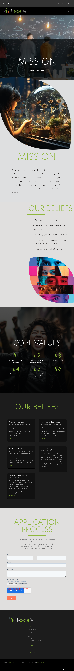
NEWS (32, 645)
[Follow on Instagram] (9, 3)
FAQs (31, 649)
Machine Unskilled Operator (50, 422)
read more (12, 438)
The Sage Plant (13, 662)
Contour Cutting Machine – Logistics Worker (50, 450)
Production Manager (16, 422)
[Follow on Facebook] (6, 3)
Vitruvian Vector (41, 662)
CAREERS (32, 652)
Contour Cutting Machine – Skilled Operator (19, 476)
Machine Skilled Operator (18, 449)
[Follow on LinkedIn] (3, 3)
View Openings (37, 70)
